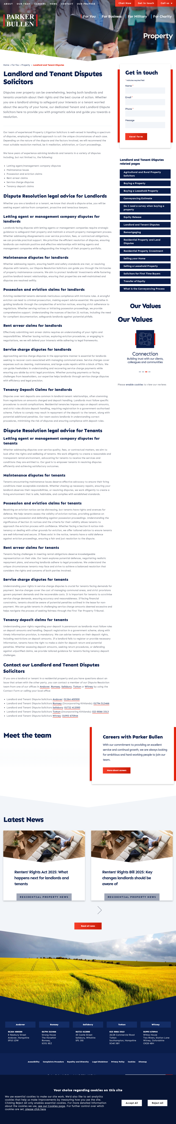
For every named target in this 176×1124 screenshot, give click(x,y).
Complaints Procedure (53, 1061)
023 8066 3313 (100, 711)
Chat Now (125, 3)
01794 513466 (101, 703)
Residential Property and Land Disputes (142, 241)
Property (26, 65)
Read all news (88, 926)
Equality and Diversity (78, 1061)
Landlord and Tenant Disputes (48, 65)
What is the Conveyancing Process (144, 288)
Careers (40, 3)
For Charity (162, 16)
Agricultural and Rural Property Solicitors (142, 174)
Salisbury (66, 686)
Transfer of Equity (134, 281)
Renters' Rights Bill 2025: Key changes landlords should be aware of (127, 877)
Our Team (24, 3)
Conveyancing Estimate (138, 198)
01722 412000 (72, 707)
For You (89, 16)
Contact (67, 3)
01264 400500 (72, 699)
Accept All (132, 1102)
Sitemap (143, 1061)
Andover (45, 686)
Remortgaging (132, 232)
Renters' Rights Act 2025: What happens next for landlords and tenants (41, 877)
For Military (137, 16)
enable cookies (134, 384)
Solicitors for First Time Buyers (142, 273)
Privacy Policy (118, 1061)
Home (6, 65)
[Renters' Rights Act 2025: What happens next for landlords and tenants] (44, 846)
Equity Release (132, 217)
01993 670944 (70, 715)
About (8, 3)
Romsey (55, 686)
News (53, 3)
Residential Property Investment (143, 250)
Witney (89, 686)
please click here (35, 1109)
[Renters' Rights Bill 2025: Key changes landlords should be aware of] (132, 846)
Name (128, 85)
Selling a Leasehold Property (141, 266)
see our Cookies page (51, 1106)
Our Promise (86, 3)
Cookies (131, 1061)
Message (129, 120)
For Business (112, 16)
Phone (128, 108)
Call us (167, 3)
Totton (77, 686)
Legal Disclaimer (100, 1061)
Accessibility (34, 1061)
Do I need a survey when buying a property (144, 207)
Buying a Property (134, 183)
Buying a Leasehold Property (141, 190)
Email (128, 97)
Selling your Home (134, 258)
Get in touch (146, 3)
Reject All (157, 1102)
